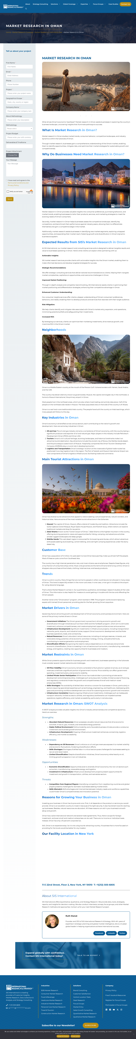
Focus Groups (98, 4)
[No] (134, 1034)
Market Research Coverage (22, 32)
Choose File (12, 155)
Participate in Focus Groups (116, 1005)
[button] (26, 8)
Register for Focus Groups (115, 1000)
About (27, 4)
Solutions (54, 4)
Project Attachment (14, 151)
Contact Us (125, 4)
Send (10, 199)
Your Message (11, 160)
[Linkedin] (106, 1010)
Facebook (99, 933)
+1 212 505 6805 (14, 1005)
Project (9, 89)
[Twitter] (118, 1010)
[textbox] (14, 128)
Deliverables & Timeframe (16, 142)
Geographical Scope (14, 98)
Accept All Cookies (63, 1036)
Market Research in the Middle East (48, 32)
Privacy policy (75, 1036)
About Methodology (14, 116)
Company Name (12, 107)
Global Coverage (69, 4)
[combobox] (19, 128)
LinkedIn (111, 933)
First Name (10, 63)
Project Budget (12, 133)
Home (8, 32)
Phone (8, 81)
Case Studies (113, 4)
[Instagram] (121, 1010)
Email (8, 72)
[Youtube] (114, 1010)
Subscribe (90, 1025)
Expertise (84, 4)
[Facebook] (110, 1010)
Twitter (122, 933)
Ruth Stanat (71, 916)
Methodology (11, 125)
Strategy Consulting (40, 4)
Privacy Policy (110, 990)
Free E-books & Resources (115, 995)
